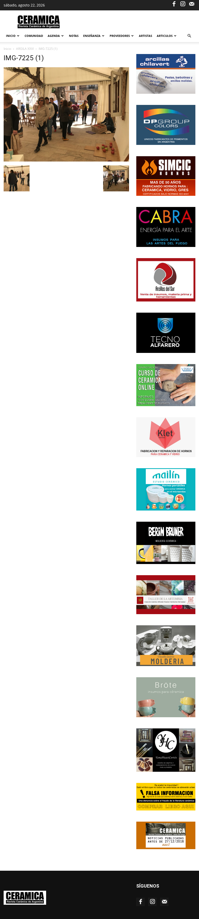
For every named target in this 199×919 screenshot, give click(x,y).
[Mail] (191, 3)
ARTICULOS (165, 36)
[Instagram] (183, 3)
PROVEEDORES (120, 36)
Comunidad (34, 36)
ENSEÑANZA (92, 36)
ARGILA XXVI (25, 48)
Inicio (11, 36)
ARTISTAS (145, 36)
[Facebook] (174, 3)
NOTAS (74, 36)
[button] (189, 35)
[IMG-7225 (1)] (66, 160)
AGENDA (54, 36)
